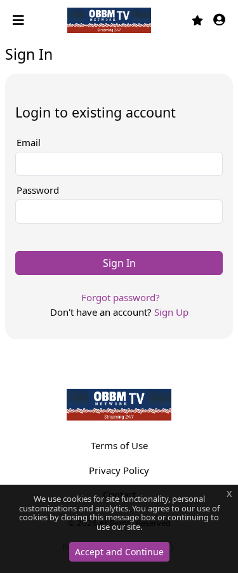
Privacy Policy (119, 470)
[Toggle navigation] (20, 20)
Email (29, 142)
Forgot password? (120, 297)
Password (38, 190)
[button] (219, 20)
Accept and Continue (119, 552)
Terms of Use (119, 445)
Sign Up (171, 312)
